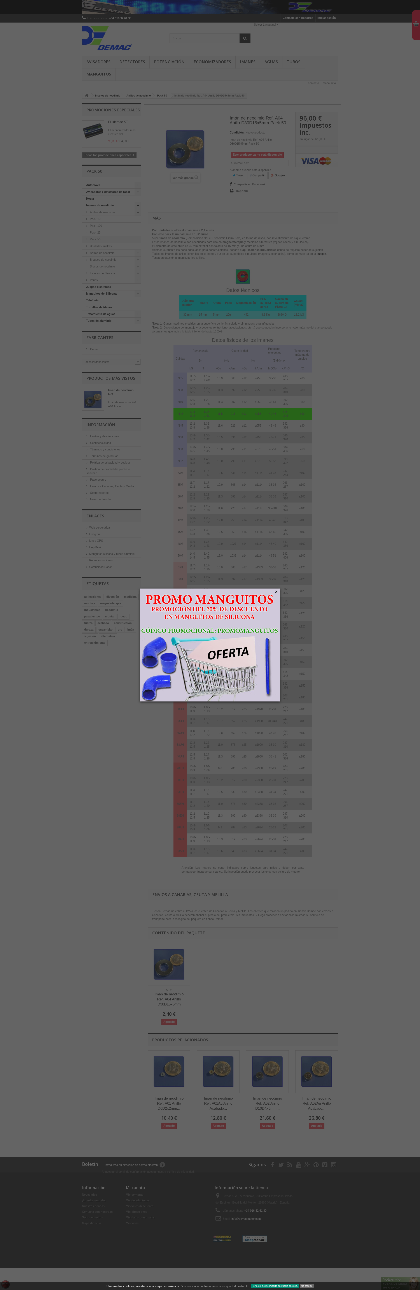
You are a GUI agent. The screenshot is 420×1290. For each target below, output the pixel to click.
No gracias (307, 1286)
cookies (128, 1286)
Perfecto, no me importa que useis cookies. (275, 1286)
